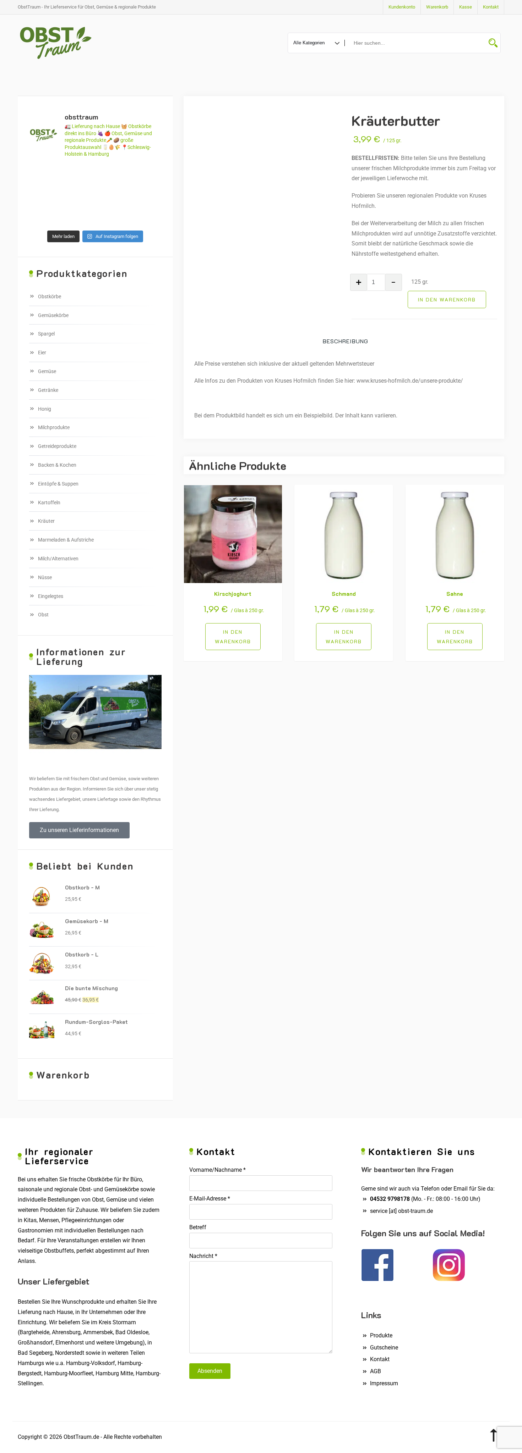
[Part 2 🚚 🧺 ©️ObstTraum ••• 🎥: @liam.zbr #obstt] (146, 174)
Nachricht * (203, 1256)
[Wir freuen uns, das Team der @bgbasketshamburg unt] (146, 195)
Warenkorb (437, 7)
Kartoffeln (49, 502)
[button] (79, 830)
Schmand (344, 593)
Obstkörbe (49, 296)
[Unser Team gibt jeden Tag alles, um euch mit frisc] (44, 174)
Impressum (384, 1383)
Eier (42, 352)
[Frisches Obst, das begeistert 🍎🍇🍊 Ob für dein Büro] (78, 174)
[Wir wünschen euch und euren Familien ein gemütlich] (44, 215)
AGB (375, 1371)
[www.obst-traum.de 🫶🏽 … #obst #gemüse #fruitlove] (112, 195)
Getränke (48, 390)
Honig (44, 409)
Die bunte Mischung (91, 988)
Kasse (465, 7)
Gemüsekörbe (53, 315)
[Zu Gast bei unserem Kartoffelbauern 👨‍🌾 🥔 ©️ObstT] (112, 174)
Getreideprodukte (57, 446)
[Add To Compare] (241, 636)
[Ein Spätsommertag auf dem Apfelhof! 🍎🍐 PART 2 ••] (78, 215)
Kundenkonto (401, 7)
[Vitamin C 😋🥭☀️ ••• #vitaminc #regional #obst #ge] (146, 215)
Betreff (197, 1227)
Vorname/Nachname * (217, 1169)
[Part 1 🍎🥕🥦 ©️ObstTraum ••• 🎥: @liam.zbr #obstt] (44, 195)
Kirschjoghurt (232, 593)
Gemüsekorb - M (86, 920)
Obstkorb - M (82, 887)
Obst (43, 614)
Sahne (454, 593)
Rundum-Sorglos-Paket (96, 1021)
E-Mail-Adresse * (209, 1198)
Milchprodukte (54, 427)
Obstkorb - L (81, 954)
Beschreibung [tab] (345, 341)
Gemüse (47, 371)
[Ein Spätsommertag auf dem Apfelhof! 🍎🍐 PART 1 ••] (112, 215)
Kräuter (46, 521)
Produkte (381, 1335)
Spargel (46, 334)
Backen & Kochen (57, 465)
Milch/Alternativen (58, 558)
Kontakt (491, 7)
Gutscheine (384, 1347)
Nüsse (45, 577)
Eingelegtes (50, 596)
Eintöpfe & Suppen (58, 484)
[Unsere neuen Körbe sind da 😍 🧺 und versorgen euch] (78, 195)
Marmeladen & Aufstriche (66, 540)
